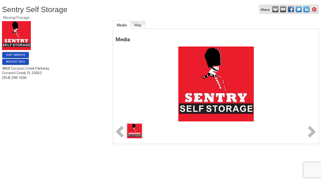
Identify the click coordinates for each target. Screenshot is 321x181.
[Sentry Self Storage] (134, 130)
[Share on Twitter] (299, 9)
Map (137, 25)
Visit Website (15, 55)
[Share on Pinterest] (314, 9)
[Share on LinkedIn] (306, 9)
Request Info (15, 61)
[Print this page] (275, 9)
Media (122, 25)
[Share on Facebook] (291, 9)
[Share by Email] (283, 9)
